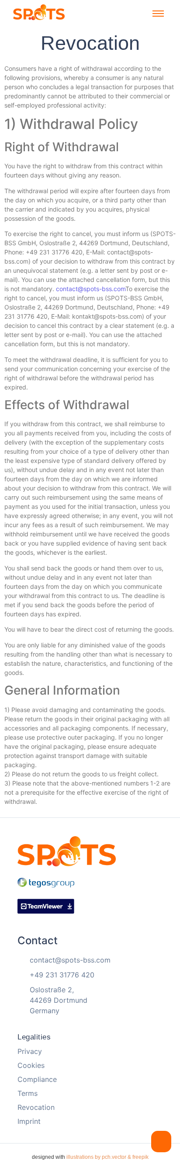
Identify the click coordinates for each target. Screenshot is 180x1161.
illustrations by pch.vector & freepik (107, 1157)
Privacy (29, 1051)
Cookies (31, 1065)
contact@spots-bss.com (90, 288)
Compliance (37, 1079)
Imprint (29, 1121)
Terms (27, 1093)
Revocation (36, 1107)
